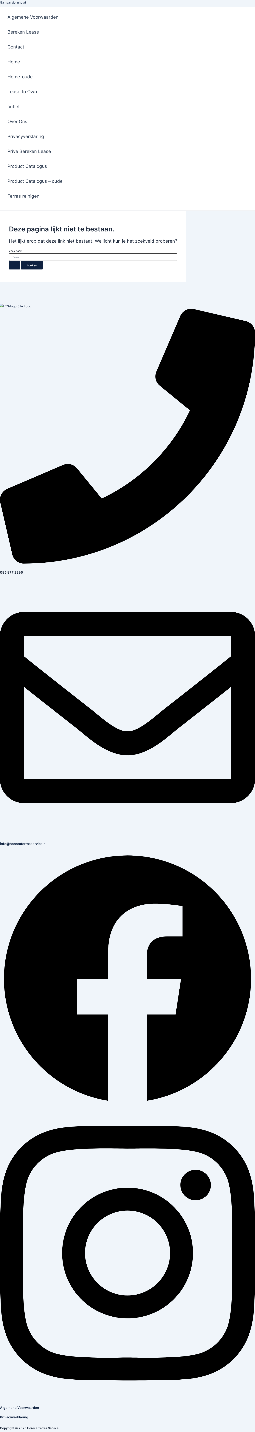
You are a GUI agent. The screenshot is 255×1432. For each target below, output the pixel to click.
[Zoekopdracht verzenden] (14, 265)
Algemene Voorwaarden (32, 17)
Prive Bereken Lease (29, 151)
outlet (13, 106)
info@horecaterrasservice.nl (23, 844)
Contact (15, 47)
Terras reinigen (23, 196)
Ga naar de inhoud (13, 2)
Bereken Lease (23, 32)
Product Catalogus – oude (35, 181)
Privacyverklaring (25, 136)
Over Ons (17, 121)
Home (13, 62)
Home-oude (20, 76)
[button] (6, 209)
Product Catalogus (27, 166)
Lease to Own (22, 91)
